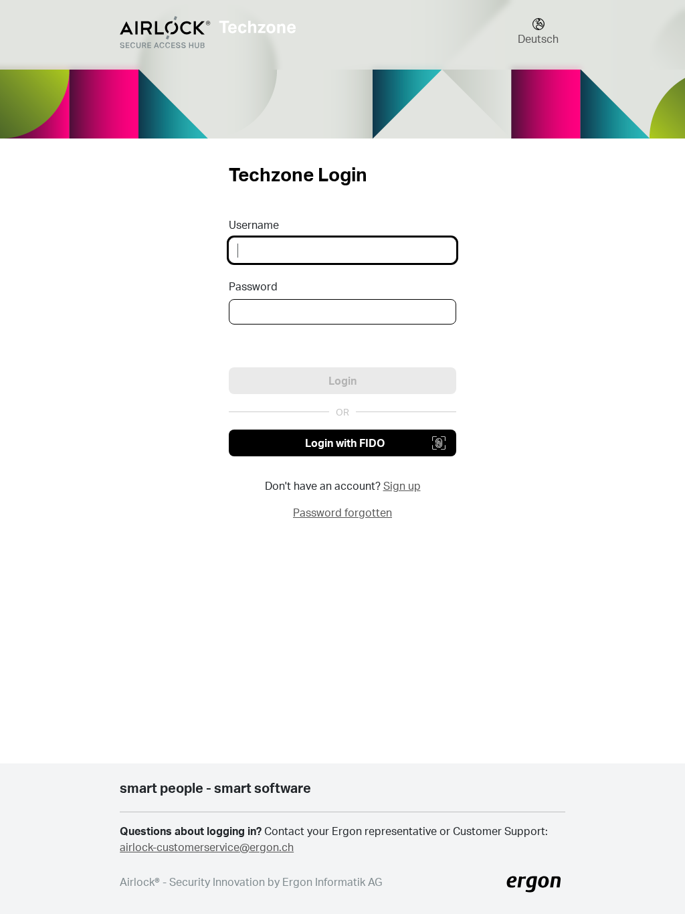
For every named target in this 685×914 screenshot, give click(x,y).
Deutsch (538, 38)
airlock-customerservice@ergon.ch (207, 847)
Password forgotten (342, 512)
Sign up (402, 485)
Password (253, 286)
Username (254, 224)
